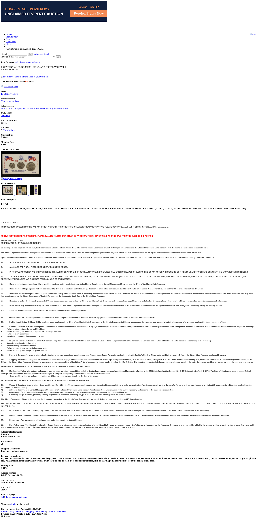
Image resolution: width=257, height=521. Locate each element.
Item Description (11, 86)
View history (7, 77)
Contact (5, 511)
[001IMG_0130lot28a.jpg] (8, 194)
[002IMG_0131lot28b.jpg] (22, 194)
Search (4, 54)
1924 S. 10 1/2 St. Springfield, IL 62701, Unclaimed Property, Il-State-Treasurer (35, 108)
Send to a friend (21, 77)
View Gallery (15, 178)
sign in (13, 504)
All (16, 62)
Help (12, 511)
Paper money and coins (30, 62)
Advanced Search (41, 54)
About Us (20, 511)
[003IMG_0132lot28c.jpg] (35, 194)
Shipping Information (36, 511)
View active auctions (10, 101)
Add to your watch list (38, 77)
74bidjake (5, 115)
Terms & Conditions (56, 511)
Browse (5, 57)
